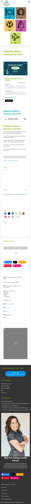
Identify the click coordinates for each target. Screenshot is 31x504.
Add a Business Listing (6, 383)
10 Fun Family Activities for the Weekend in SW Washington (14, 407)
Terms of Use (4, 493)
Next (26, 189)
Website (7, 311)
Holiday (12, 194)
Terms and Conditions (6, 499)
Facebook (7, 307)
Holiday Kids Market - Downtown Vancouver (12, 112)
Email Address (8, 91)
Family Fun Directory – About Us (8, 484)
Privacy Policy (4, 490)
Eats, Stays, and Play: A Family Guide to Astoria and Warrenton (15, 403)
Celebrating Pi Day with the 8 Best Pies (10, 405)
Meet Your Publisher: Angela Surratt (15, 459)
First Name (8, 84)
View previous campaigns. (11, 97)
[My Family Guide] (6, 6)
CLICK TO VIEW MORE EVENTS (11, 160)
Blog (2, 390)
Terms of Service (5, 496)
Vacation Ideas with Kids (6, 401)
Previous (5, 189)
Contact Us (3, 392)
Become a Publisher (5, 388)
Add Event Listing (5, 386)
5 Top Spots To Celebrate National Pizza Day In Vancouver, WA (15, 410)
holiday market (24, 194)
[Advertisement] (16, 203)
